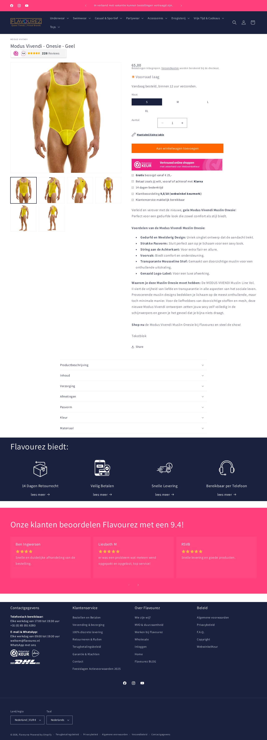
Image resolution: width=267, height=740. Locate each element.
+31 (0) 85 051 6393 (22, 625)
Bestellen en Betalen (87, 617)
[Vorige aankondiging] (85, 6)
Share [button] (140, 347)
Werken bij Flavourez (149, 632)
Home (139, 654)
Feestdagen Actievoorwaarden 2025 (97, 669)
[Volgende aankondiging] (181, 6)
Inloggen (141, 646)
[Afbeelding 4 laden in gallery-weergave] (108, 190)
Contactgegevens (160, 734)
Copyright (203, 639)
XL (147, 111)
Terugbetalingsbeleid (87, 646)
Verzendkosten (170, 68)
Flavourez (24, 734)
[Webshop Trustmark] (177, 170)
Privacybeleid (206, 625)
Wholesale (142, 639)
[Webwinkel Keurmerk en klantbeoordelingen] (19, 653)
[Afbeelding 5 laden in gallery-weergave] (23, 218)
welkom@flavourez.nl (25, 640)
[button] (59, 18)
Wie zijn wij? (143, 617)
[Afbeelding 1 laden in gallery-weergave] (23, 190)
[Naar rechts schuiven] (138, 584)
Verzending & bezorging (88, 625)
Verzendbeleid (139, 734)
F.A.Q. (200, 632)
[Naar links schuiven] (129, 584)
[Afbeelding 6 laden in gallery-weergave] (52, 218)
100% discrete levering (88, 632)
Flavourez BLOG (145, 661)
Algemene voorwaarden (213, 617)
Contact (78, 661)
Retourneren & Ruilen (87, 639)
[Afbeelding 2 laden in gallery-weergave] (52, 190)
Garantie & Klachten (86, 654)
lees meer (38, 494)
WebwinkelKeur (207, 646)
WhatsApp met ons (23, 645)
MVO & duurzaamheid (149, 625)
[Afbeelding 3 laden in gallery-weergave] (80, 190)
